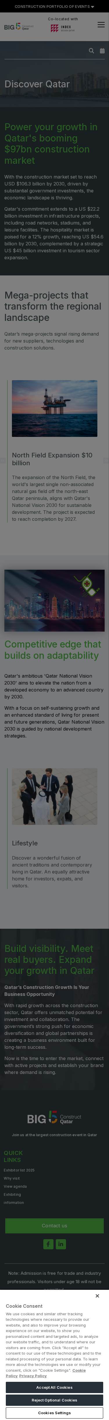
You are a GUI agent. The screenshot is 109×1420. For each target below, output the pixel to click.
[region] (54, 1354)
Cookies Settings (54, 1412)
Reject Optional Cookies (55, 1400)
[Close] (97, 1296)
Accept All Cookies (54, 1387)
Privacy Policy (33, 1375)
